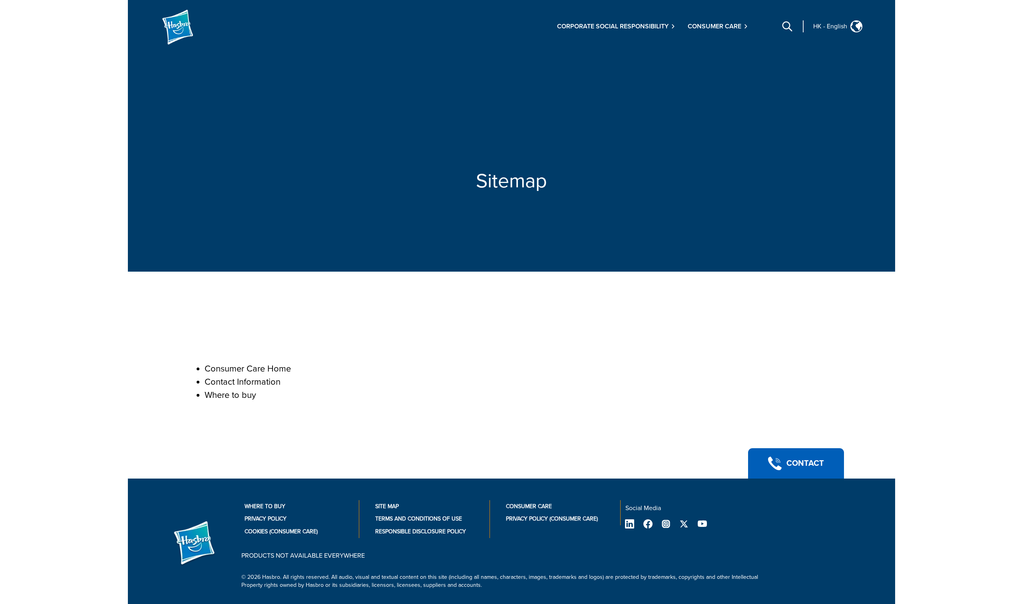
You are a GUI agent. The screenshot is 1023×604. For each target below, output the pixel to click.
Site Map (387, 506)
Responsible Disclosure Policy (420, 531)
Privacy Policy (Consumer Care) (552, 518)
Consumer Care (529, 506)
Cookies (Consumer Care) (281, 531)
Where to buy (230, 395)
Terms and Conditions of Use (418, 518)
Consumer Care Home (248, 369)
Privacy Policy (266, 518)
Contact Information (243, 382)
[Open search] (787, 26)
